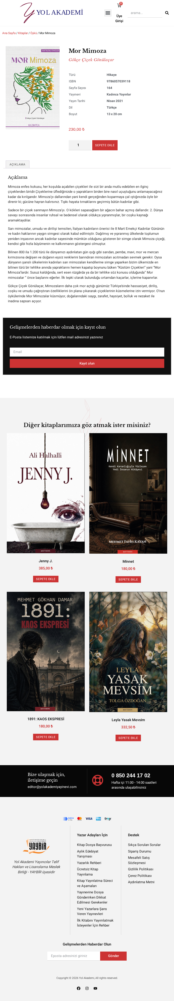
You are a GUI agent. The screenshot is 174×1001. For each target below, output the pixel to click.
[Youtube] (95, 988)
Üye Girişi (119, 19)
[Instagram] (87, 988)
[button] (108, 13)
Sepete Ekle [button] (46, 579)
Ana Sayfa (9, 33)
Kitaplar (23, 33)
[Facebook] (78, 988)
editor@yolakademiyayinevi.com (52, 786)
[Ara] (167, 13)
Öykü (33, 33)
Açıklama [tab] (18, 164)
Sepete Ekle (105, 145)
